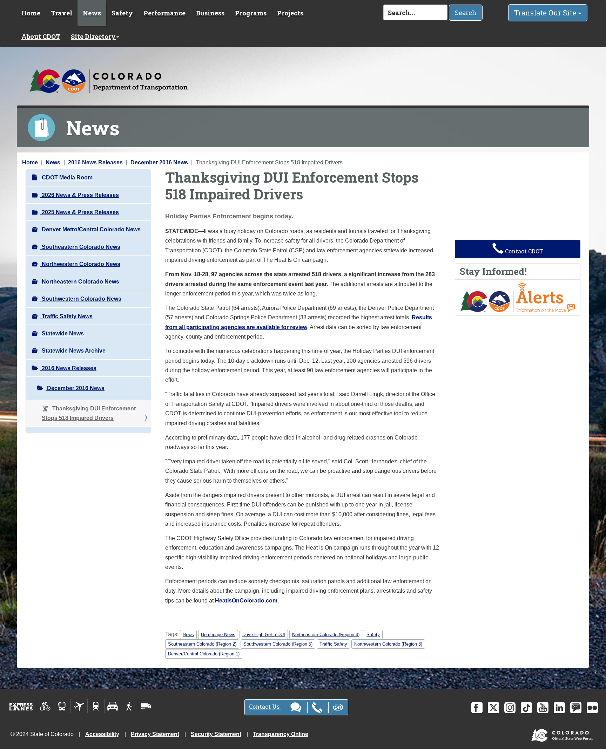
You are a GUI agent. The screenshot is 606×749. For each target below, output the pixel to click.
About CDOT (40, 36)
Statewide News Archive (73, 351)
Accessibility (102, 734)
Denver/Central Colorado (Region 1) (204, 653)
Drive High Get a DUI (263, 634)
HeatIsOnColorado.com (246, 601)
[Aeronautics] (79, 706)
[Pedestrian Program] (129, 706)
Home (30, 13)
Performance (164, 13)
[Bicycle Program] (45, 706)
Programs (251, 13)
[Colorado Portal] (563, 734)
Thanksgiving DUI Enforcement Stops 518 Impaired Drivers (89, 413)
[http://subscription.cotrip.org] (517, 297)
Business (210, 13)
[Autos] (112, 706)
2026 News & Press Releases (79, 195)
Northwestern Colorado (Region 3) (388, 644)
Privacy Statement (155, 734)
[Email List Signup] (575, 707)
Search (466, 12)
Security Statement (216, 734)
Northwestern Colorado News (80, 264)
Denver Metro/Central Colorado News (90, 229)
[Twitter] (493, 707)
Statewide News (62, 333)
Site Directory (93, 36)
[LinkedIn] (559, 707)
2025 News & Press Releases (79, 212)
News (92, 13)
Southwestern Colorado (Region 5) (277, 644)
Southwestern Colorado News (80, 299)
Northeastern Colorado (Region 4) (325, 634)
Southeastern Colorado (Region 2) (202, 644)
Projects (290, 13)
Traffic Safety (333, 644)
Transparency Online (280, 734)
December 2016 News (159, 162)
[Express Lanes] (21, 706)
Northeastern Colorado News (79, 282)
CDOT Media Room (66, 178)
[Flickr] (592, 707)
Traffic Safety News (66, 316)
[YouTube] (542, 707)
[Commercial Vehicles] (146, 706)
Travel (61, 13)
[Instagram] (509, 707)
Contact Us (265, 706)
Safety (122, 13)
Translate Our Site (546, 12)
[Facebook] (477, 707)
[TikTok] (526, 707)
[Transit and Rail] (62, 706)
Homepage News (218, 634)
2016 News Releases (95, 162)
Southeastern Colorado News (80, 247)
